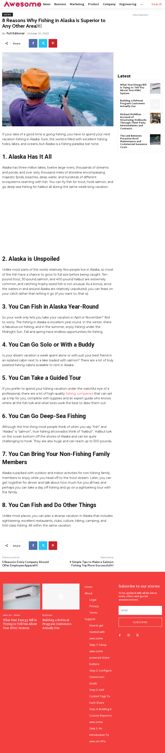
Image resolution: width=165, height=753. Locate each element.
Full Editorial (15, 33)
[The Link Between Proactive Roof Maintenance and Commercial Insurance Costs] (155, 139)
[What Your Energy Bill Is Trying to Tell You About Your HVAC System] (155, 88)
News (7, 14)
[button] (156, 4)
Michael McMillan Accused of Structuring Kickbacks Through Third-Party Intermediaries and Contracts (133, 121)
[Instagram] (128, 635)
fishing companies (79, 393)
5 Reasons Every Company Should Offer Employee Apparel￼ (25, 563)
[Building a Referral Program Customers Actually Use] (155, 104)
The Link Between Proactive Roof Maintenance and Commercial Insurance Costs (133, 141)
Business (47, 615)
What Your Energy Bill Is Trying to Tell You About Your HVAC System (133, 89)
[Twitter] (43, 43)
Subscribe (140, 622)
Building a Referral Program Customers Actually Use (132, 103)
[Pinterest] (53, 43)
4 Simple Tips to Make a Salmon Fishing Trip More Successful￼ (91, 563)
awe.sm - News (11, 615)
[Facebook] (33, 43)
